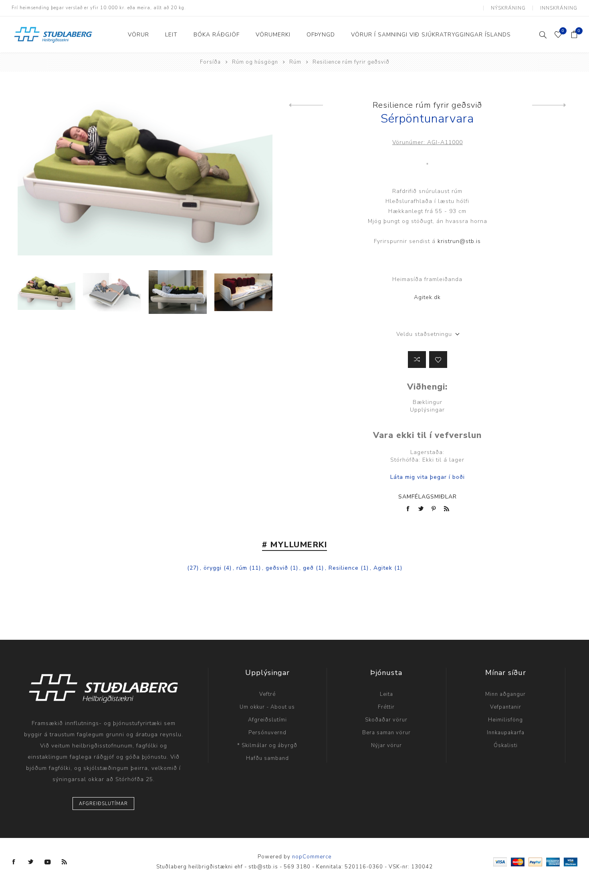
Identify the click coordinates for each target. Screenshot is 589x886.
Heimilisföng (505, 719)
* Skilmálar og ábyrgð (267, 745)
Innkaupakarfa (505, 732)
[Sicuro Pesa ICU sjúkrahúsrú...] (549, 105)
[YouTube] (47, 862)
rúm (241, 568)
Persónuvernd (267, 732)
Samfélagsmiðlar (427, 496)
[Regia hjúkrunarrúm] (306, 105)
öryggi (213, 568)
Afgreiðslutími (267, 719)
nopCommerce (311, 856)
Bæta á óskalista (438, 359)
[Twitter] (30, 862)
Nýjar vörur (386, 745)
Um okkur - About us (267, 707)
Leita (386, 694)
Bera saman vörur (386, 732)
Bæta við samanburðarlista (417, 359)
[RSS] (64, 862)
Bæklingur (427, 402)
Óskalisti (506, 745)
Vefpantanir (505, 707)
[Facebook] (14, 862)
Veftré (267, 694)
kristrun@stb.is (459, 241)
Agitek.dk (427, 297)
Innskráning (558, 8)
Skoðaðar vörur (386, 719)
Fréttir (386, 707)
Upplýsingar (427, 410)
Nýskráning (508, 8)
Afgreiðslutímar (103, 804)
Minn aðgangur (505, 694)
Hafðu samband (267, 758)
